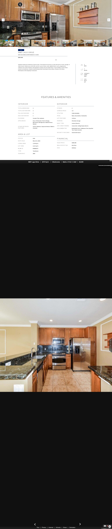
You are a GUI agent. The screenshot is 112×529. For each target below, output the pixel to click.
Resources (73, 5)
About (51, 5)
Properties (57, 5)
